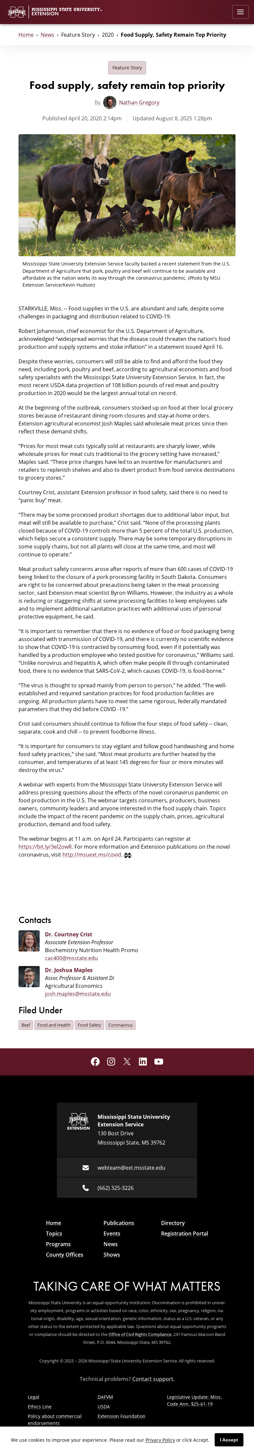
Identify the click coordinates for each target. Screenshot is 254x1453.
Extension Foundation (122, 1416)
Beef (25, 1025)
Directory (173, 1223)
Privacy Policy (160, 1440)
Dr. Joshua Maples (69, 970)
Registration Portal (184, 1233)
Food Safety (89, 1025)
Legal (33, 1397)
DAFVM (105, 1397)
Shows (112, 1254)
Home (26, 34)
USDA (104, 1406)
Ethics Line (40, 1406)
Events (112, 1233)
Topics (54, 1233)
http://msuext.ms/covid (92, 854)
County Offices (64, 1254)
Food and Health (53, 1025)
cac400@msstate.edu (71, 958)
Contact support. (153, 1379)
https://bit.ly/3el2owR (45, 846)
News (47, 34)
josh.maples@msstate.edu (78, 993)
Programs (58, 1244)
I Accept (229, 1439)
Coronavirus (120, 1025)
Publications (119, 1223)
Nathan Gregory (139, 102)
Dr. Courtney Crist (68, 934)
